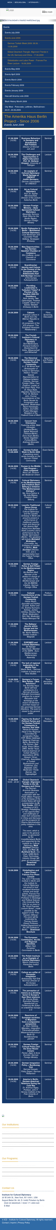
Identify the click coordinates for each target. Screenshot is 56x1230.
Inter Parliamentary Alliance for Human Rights (22, 1136)
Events (6, 27)
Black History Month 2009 (16, 101)
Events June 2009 (12, 37)
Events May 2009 (12, 68)
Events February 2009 (14, 85)
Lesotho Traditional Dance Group (31, 506)
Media (9, 2)
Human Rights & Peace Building (15, 1170)
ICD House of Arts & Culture (14, 1140)
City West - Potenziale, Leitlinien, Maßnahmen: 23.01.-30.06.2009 (25, 108)
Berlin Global (8, 1148)
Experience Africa (9, 1178)
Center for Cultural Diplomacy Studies (19, 1165)
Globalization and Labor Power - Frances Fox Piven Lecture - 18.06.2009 (27, 62)
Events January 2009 (14, 90)
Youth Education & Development (15, 1144)
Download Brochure (31, 863)
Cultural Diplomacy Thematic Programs (19, 1174)
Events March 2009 (13, 79)
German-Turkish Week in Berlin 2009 (31, 450)
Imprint (13, 1222)
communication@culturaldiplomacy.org (27, 1205)
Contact (5, 1222)
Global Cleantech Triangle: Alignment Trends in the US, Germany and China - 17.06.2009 (28, 53)
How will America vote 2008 (17, 96)
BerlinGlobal (20, 2)
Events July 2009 (12, 32)
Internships (33, 2)
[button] (4, 20)
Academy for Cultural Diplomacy (16, 1132)
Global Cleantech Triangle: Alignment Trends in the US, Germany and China (31, 782)
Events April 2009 (12, 74)
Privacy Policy (24, 1222)
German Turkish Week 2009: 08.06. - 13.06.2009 (24, 45)
